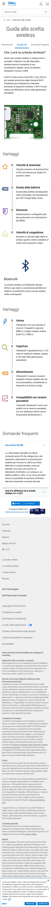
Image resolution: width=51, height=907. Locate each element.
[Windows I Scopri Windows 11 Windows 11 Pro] (25, 503)
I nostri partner (8, 572)
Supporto (6, 531)
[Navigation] (4, 3)
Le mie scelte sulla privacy (14, 625)
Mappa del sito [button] (9, 543)
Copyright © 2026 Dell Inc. (14, 606)
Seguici (5, 537)
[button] (41, 4)
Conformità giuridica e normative (17, 637)
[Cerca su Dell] (46, 12)
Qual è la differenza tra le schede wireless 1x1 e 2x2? (20, 492)
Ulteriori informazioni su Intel (16, 512)
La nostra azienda (10, 566)
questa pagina (31, 834)
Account (6, 524)
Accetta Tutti (43, 904)
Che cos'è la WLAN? (14, 445)
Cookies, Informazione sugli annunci (19, 631)
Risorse (5, 578)
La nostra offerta (10, 559)
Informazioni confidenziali (14, 618)
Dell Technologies (10, 589)
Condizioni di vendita (11, 612)
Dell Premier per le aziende (14, 595)
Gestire (4, 904)
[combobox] (25, 12)
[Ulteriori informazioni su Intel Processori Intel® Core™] (37, 510)
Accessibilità (8, 644)
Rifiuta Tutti (30, 904)
